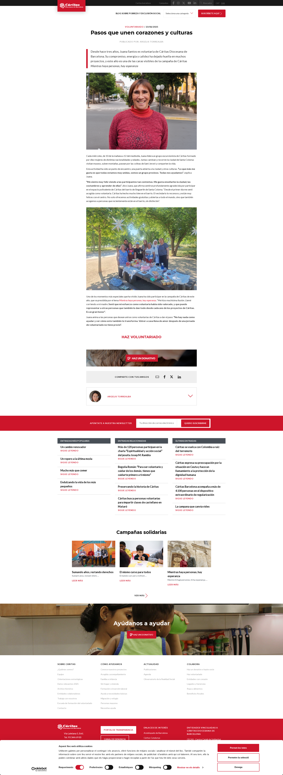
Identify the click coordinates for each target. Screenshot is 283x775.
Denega (238, 767)
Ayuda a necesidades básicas (114, 693)
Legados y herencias (196, 684)
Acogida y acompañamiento (113, 674)
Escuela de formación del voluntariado (74, 703)
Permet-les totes (238, 748)
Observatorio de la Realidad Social (159, 679)
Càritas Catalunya (152, 738)
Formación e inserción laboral (114, 688)
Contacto (61, 708)
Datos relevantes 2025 (68, 684)
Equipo (60, 674)
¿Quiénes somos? (65, 669)
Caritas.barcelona (143, 3)
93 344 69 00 (74, 737)
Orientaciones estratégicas (70, 679)
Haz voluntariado (194, 674)
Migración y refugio (109, 698)
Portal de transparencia (118, 730)
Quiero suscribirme (195, 423)
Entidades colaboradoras (68, 693)
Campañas (163, 3)
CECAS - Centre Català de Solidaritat (204, 739)
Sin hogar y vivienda (110, 684)
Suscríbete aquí (210, 13)
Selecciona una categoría (177, 13)
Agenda (147, 674)
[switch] (109, 767)
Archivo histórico (65, 688)
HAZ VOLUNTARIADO (141, 337)
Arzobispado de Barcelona (156, 733)
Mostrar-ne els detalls (188, 767)
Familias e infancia (109, 679)
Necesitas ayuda (108, 708)
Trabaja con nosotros (67, 698)
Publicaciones (150, 669)
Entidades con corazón (197, 679)
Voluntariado (134, 26)
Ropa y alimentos (195, 688)
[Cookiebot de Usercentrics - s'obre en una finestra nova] (39, 769)
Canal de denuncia (115, 739)
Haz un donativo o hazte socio (200, 669)
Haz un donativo (143, 634)
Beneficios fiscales (195, 693)
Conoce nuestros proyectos (114, 669)
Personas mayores (109, 703)
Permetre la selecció (238, 757)
